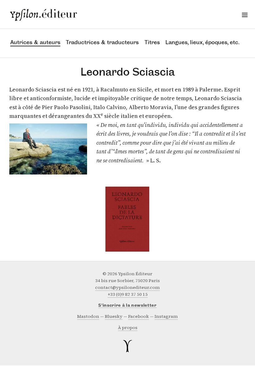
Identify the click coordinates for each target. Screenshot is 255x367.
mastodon (88, 316)
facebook (138, 316)
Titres (152, 42)
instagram (166, 316)
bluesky (114, 316)
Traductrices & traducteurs (102, 42)
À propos (127, 328)
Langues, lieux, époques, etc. (202, 42)
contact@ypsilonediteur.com (127, 287)
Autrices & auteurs (35, 42)
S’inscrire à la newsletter (127, 306)
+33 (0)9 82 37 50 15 (128, 294)
